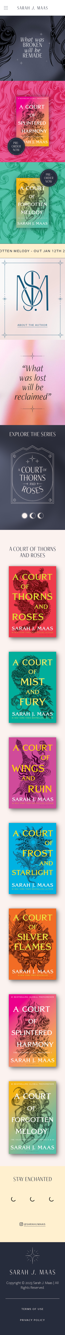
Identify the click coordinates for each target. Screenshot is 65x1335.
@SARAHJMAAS (35, 1224)
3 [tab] (40, 516)
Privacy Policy (32, 1320)
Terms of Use (32, 1309)
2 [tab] (32, 516)
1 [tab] (24, 516)
